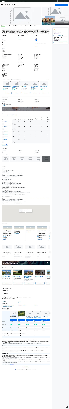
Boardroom (5, 139)
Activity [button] (3, 256)
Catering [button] (29, 256)
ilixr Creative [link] (28, 249)
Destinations (19, 1)
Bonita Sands (6, 134)
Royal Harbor (5, 131)
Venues (11, 1)
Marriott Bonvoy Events (39, 276)
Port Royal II (5, 126)
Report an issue (17, 369)
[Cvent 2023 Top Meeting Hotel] (36, 39)
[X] (18, 302)
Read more (36, 46)
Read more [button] (4, 236)
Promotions (14, 1)
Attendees (3, 113)
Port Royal (5, 121)
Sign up (65, 1)
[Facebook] (20, 302)
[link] (7, 247)
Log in (67, 1)
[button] (20, 16)
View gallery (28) (66, 23)
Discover (23, 1)
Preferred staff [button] (19, 256)
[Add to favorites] (10, 81)
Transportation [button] (15, 256)
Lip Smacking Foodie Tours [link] (7, 249)
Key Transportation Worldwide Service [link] (18, 249)
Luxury (26, 1)
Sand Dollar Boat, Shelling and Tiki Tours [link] (41, 249)
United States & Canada (6, 276)
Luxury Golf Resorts (16, 276)
